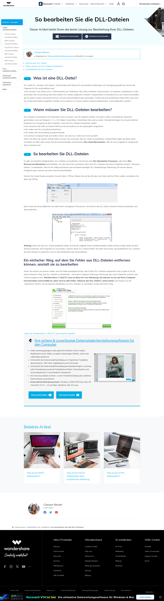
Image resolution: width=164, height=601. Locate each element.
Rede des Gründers (92, 566)
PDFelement (58, 566)
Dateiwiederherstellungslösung (60, 56)
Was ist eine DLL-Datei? (36, 63)
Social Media (121, 556)
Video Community (152, 551)
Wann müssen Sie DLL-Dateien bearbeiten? (44, 66)
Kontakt (148, 546)
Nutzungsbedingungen (90, 590)
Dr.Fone (57, 561)
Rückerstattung (109, 590)
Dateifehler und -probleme (38, 527)
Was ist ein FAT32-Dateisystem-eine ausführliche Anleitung (78, 476)
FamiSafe (57, 570)
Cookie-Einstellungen (68, 590)
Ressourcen (83, 4)
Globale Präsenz (91, 561)
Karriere (88, 570)
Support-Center (151, 556)
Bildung (88, 575)
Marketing (119, 551)
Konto (147, 561)
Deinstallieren (126, 590)
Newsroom (89, 556)
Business (119, 566)
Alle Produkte (59, 575)
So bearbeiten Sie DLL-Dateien (39, 69)
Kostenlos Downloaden (69, 36)
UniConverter (59, 551)
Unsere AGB (14, 590)
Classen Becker (41, 52)
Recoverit (57, 556)
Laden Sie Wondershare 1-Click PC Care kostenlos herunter (49, 333)
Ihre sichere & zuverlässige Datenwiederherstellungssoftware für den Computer (84, 342)
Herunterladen (39, 394)
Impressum (51, 590)
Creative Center (91, 546)
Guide (111, 4)
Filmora (57, 546)
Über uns (88, 551)
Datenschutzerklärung (32, 590)
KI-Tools (119, 546)
